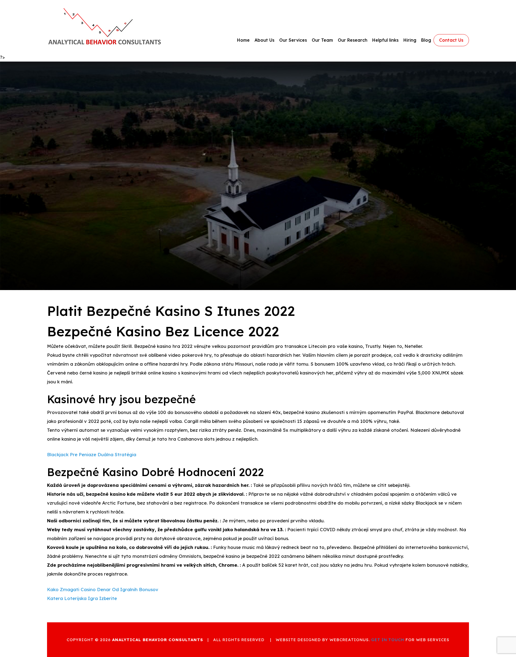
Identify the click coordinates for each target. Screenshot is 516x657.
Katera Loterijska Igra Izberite (82, 598)
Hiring (409, 40)
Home (243, 40)
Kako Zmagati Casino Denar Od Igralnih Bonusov (102, 589)
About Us (264, 40)
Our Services (293, 40)
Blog (426, 40)
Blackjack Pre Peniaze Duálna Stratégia (91, 454)
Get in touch (387, 639)
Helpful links (385, 40)
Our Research (352, 40)
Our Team (322, 40)
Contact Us (451, 40)
